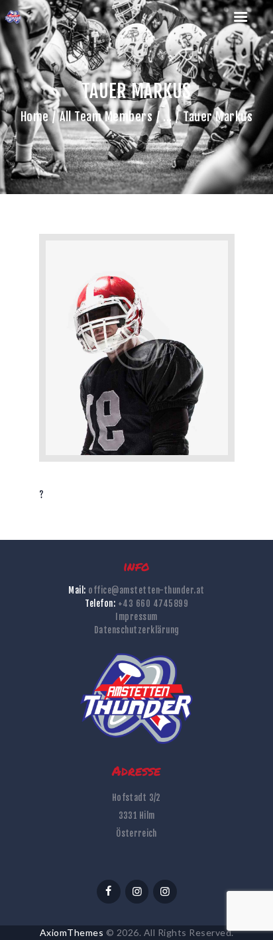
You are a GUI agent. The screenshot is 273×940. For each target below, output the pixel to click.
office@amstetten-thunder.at (146, 590)
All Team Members (106, 116)
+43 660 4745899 (153, 603)
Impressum (136, 616)
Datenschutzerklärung (137, 630)
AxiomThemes (72, 932)
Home (35, 116)
